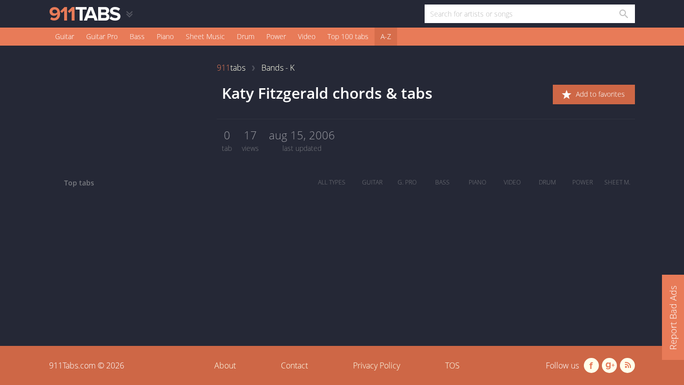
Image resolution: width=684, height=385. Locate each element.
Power (276, 36)
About (225, 365)
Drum (245, 36)
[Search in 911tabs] (623, 14)
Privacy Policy (376, 365)
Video (306, 36)
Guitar (64, 36)
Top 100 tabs (348, 36)
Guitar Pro (102, 36)
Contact (294, 365)
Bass (137, 36)
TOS (452, 365)
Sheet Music (205, 36)
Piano (165, 36)
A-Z (386, 36)
